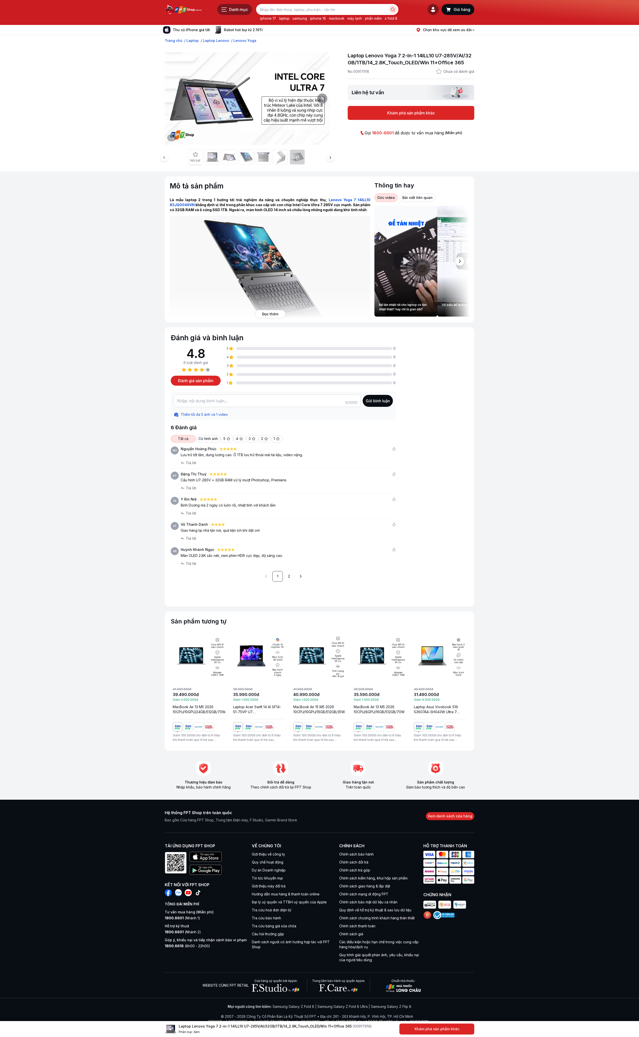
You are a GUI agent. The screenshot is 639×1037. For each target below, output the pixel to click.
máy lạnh (354, 18)
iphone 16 (318, 18)
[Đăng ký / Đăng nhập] (433, 9)
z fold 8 (391, 18)
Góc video (386, 197)
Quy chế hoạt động (267, 862)
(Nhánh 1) (182, 918)
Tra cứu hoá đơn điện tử (271, 910)
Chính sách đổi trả (353, 862)
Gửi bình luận (378, 400)
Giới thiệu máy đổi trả (269, 886)
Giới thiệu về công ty (268, 854)
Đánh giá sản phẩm (195, 380)
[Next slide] (267, 30)
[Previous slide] (164, 157)
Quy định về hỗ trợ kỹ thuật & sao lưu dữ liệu (375, 910)
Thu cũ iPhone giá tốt (191, 30)
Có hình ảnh (208, 438)
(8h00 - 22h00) (187, 946)
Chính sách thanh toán (357, 926)
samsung (300, 18)
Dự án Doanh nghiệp (269, 870)
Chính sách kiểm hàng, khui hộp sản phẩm (373, 878)
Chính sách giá (351, 934)
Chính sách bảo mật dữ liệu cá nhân (368, 902)
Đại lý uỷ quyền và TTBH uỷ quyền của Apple (289, 902)
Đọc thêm (270, 314)
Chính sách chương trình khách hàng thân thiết (377, 918)
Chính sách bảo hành (356, 854)
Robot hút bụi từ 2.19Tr (243, 30)
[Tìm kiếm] (393, 9)
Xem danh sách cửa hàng (450, 816)
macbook (336, 18)
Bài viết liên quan (417, 197)
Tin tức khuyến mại (267, 878)
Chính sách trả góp (354, 870)
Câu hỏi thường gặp (268, 934)
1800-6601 (383, 132)
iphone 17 (268, 18)
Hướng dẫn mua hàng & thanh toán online (286, 894)
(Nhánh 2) (183, 932)
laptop (284, 18)
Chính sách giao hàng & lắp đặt (364, 886)
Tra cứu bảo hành (266, 918)
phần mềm (373, 18)
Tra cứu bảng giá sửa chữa (274, 926)
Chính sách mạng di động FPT (363, 894)
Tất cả (183, 438)
